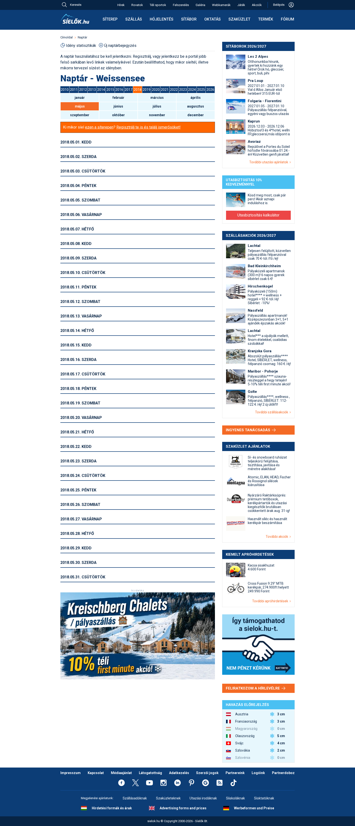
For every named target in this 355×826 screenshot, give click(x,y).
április (196, 98)
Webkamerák (221, 5)
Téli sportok (158, 5)
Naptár (82, 37)
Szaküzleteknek (168, 798)
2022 (174, 90)
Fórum (287, 19)
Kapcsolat (96, 773)
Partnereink (235, 773)
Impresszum (70, 773)
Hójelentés (161, 19)
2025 (201, 90)
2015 (110, 90)
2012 (83, 90)
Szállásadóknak (135, 798)
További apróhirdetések (271, 601)
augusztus (195, 106)
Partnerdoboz (283, 773)
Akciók (257, 5)
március (157, 98)
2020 (156, 90)
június (118, 106)
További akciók (278, 537)
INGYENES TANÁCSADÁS (248, 430)
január (80, 98)
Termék (265, 19)
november (157, 115)
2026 (210, 90)
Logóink (258, 773)
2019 (146, 90)
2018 (138, 90)
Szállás (133, 19)
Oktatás (212, 19)
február (118, 98)
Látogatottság (150, 773)
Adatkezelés (179, 773)
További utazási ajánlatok (269, 162)
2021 (165, 90)
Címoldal (66, 37)
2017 (128, 90)
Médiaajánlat (121, 773)
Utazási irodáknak (203, 798)
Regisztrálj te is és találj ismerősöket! (148, 127)
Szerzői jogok (207, 773)
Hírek (121, 5)
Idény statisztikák (81, 45)
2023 (183, 90)
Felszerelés (181, 5)
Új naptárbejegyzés (120, 45)
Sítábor (189, 19)
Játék (241, 5)
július (157, 106)
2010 (65, 90)
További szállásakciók (272, 412)
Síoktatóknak (264, 798)
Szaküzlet (239, 19)
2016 (119, 90)
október (118, 115)
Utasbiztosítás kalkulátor (258, 215)
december (195, 115)
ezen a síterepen (99, 127)
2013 (92, 90)
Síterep (110, 19)
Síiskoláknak (235, 798)
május (80, 106)
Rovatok (137, 5)
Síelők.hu (74, 19)
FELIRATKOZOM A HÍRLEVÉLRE (253, 688)
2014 (101, 90)
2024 (192, 90)
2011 (74, 90)
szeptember (79, 115)
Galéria (200, 5)
